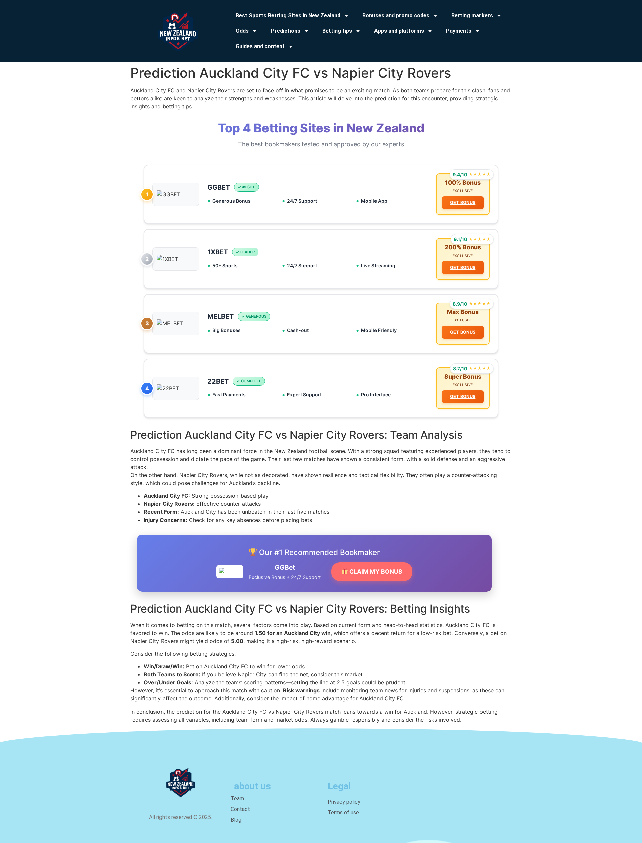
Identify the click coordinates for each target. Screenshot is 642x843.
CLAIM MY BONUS (375, 571)
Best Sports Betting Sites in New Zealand (288, 15)
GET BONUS (463, 202)
